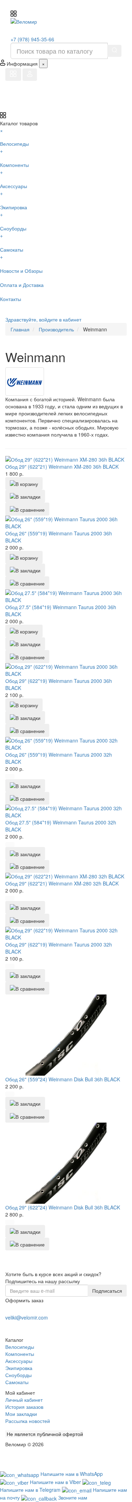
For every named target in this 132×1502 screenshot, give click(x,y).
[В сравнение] (27, 509)
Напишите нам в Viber (56, 1481)
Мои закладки (21, 1413)
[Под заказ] (9, 776)
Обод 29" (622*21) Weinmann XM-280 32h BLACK (62, 883)
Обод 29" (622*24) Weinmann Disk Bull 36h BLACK (62, 1207)
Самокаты (17, 1382)
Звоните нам (72, 1497)
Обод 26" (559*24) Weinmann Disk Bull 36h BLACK (62, 1079)
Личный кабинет (24, 1399)
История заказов (24, 1406)
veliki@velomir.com (26, 1317)
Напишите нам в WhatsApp (71, 1473)
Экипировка (18, 1367)
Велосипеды (19, 1346)
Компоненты (19, 1353)
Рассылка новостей (27, 1420)
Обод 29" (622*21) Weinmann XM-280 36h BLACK (62, 466)
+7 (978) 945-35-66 (32, 39)
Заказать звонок (31, 1326)
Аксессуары (18, 1360)
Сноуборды (18, 1374)
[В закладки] (25, 496)
